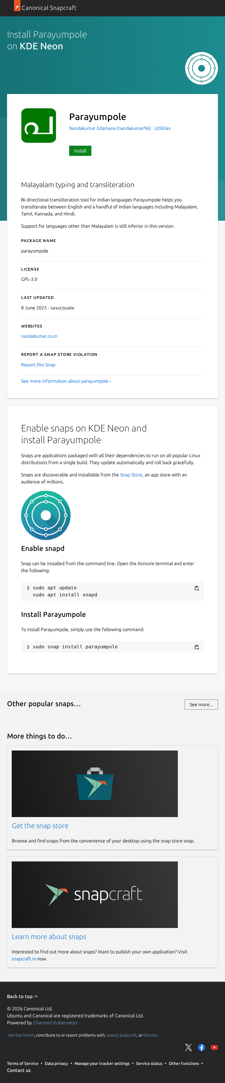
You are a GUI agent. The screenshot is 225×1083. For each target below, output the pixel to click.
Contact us (18, 1070)
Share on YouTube (214, 1047)
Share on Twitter (188, 1047)
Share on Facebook (201, 1047)
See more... (201, 704)
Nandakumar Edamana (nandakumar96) (110, 128)
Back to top (20, 996)
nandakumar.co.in (39, 336)
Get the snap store (40, 826)
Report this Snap (38, 364)
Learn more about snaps (49, 937)
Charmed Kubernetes (55, 1022)
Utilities (163, 128)
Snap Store (131, 474)
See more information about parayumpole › (66, 381)
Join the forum (20, 1034)
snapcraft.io (24, 958)
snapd (112, 1034)
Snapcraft (128, 1034)
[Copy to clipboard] (197, 588)
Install (80, 150)
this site (150, 1034)
